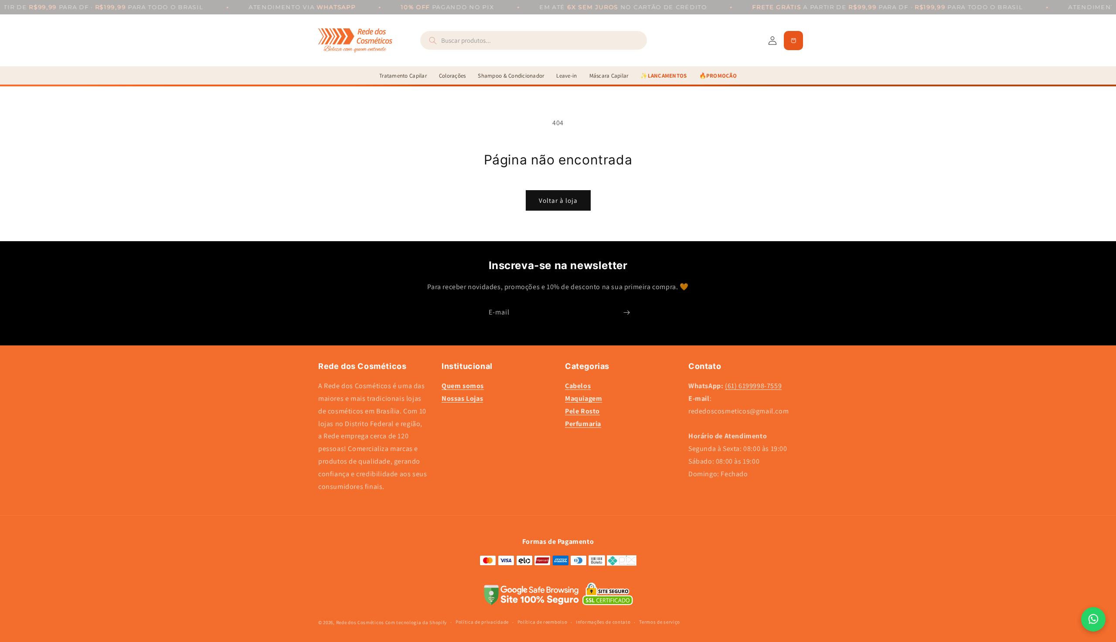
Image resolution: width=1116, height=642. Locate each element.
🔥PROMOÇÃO (718, 75)
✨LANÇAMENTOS (663, 75)
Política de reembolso (542, 622)
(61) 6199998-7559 (753, 386)
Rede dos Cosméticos (360, 622)
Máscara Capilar (609, 75)
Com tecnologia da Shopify (416, 622)
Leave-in (566, 75)
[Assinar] (626, 312)
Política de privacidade (482, 622)
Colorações (452, 75)
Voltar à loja (558, 200)
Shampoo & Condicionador (511, 75)
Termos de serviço (659, 622)
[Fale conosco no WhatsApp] (1093, 619)
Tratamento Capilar (403, 75)
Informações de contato (603, 622)
